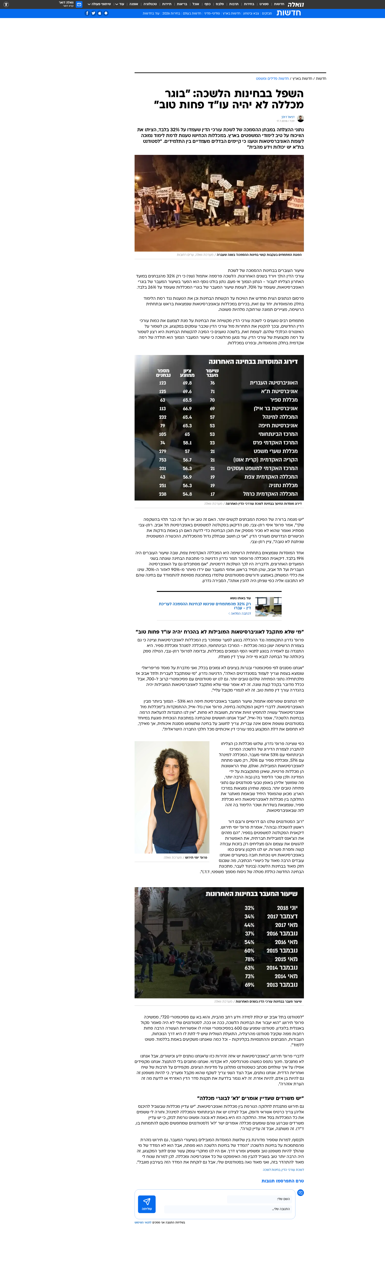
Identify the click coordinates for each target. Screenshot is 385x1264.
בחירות (249, 4)
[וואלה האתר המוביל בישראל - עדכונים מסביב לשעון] (296, 4)
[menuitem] (276, 4)
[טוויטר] (93, 13)
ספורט (264, 4)
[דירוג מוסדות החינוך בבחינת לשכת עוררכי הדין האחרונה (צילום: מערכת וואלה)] (219, 431)
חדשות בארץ (231, 13)
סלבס (220, 4)
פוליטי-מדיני (212, 13)
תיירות (167, 4)
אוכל (195, 4)
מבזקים (267, 13)
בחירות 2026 (171, 13)
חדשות (279, 4)
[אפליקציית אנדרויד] (106, 13)
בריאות (182, 4)
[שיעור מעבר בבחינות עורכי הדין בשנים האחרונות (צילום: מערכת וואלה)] (219, 946)
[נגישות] (6, 4)
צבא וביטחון (251, 13)
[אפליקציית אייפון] (99, 13)
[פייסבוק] (87, 13)
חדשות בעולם (192, 13)
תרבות (234, 4)
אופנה (133, 4)
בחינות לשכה (271, 1170)
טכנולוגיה (150, 4)
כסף (208, 4)
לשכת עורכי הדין (293, 1170)
